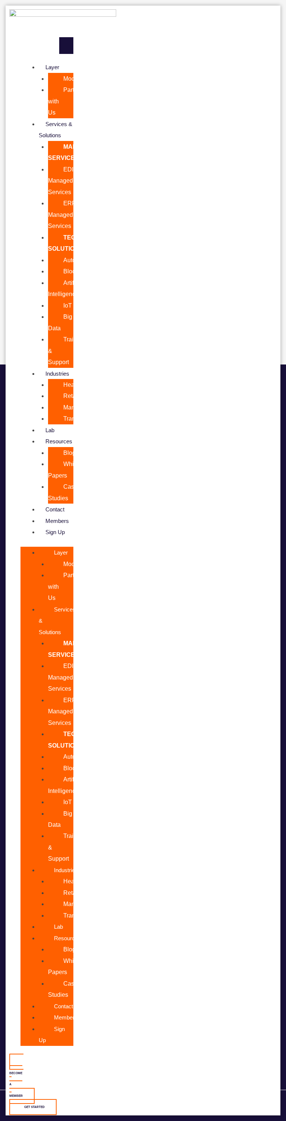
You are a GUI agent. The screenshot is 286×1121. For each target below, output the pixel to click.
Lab (49, 430)
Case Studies (62, 492)
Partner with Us (65, 101)
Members (57, 521)
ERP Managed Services (62, 214)
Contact (54, 509)
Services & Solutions (55, 129)
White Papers (63, 469)
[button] (46, 45)
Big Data (60, 322)
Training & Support (66, 350)
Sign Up (55, 532)
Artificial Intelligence (66, 288)
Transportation (82, 418)
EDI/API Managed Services (66, 180)
